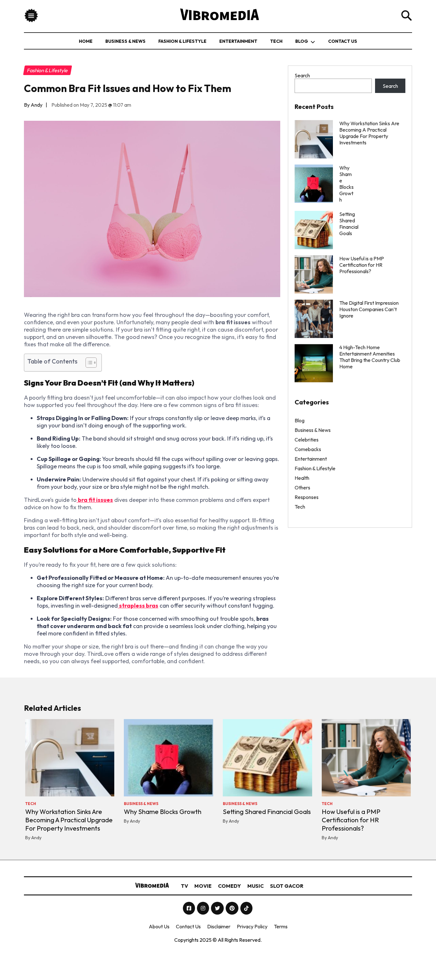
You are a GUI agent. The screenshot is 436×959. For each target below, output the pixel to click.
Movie (203, 886)
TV (184, 886)
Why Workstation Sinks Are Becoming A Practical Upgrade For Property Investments (369, 133)
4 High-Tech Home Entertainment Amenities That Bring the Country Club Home (369, 357)
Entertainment (238, 41)
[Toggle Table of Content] (88, 362)
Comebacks (308, 449)
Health (302, 478)
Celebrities (307, 439)
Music (255, 886)
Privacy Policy (252, 926)
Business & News (125, 41)
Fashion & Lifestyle (182, 41)
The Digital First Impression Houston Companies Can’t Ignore (369, 309)
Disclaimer (218, 926)
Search (302, 75)
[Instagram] (203, 908)
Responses (307, 497)
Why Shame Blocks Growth (162, 812)
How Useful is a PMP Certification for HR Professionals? (361, 264)
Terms (281, 926)
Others (302, 487)
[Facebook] (189, 908)
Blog (301, 41)
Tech (276, 41)
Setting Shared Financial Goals (267, 812)
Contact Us (342, 41)
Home (86, 41)
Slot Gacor (286, 886)
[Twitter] (218, 908)
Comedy (229, 886)
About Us (159, 926)
